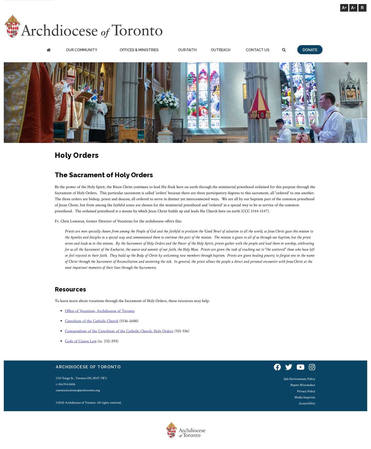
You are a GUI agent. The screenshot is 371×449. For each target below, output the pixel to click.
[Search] (283, 50)
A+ (344, 7)
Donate (310, 50)
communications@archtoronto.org (78, 390)
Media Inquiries (305, 397)
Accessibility (307, 403)
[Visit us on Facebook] (277, 367)
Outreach (220, 50)
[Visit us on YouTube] (301, 367)
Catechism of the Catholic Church (91, 321)
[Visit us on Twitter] (288, 367)
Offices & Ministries (139, 50)
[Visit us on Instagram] (312, 367)
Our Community (81, 50)
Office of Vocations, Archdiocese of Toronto (100, 311)
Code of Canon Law (81, 341)
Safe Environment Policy (299, 379)
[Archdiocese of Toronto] (83, 26)
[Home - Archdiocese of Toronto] (49, 50)
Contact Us (257, 50)
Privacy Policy (306, 391)
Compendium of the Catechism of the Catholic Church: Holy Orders (119, 331)
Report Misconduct (302, 385)
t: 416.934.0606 (65, 384)
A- (353, 7)
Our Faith (187, 50)
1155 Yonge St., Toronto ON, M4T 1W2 (81, 378)
